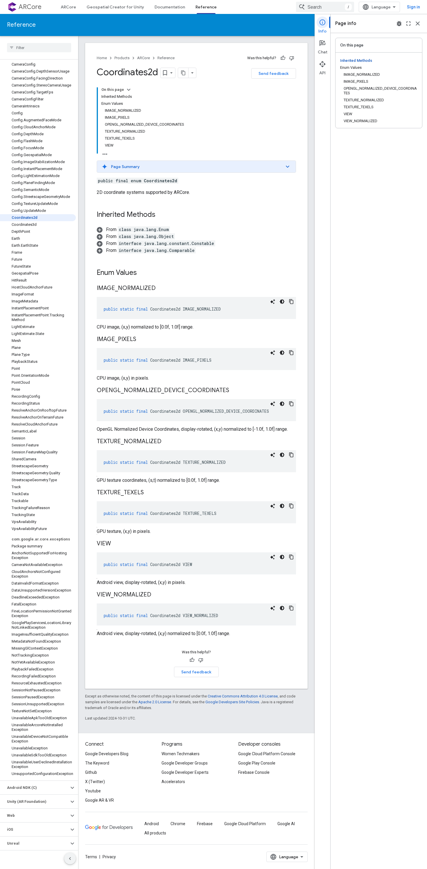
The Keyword (97, 763)
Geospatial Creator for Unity (115, 7)
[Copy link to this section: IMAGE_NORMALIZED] (161, 288)
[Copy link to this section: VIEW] (117, 543)
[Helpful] (283, 58)
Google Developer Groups (185, 763)
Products (122, 58)
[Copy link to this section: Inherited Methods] (161, 215)
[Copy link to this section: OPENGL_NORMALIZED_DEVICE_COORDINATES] (235, 390)
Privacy (109, 856)
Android (151, 823)
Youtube (93, 791)
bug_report (399, 23)
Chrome (178, 823)
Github (91, 772)
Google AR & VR (99, 800)
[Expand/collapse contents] (128, 89)
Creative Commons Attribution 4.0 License (243, 696)
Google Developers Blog (106, 753)
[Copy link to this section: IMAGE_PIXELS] (142, 339)
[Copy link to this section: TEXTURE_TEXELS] (149, 492)
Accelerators (173, 781)
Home (102, 58)
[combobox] (325, 7)
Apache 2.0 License (154, 702)
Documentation (170, 7)
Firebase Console (254, 772)
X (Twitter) (95, 781)
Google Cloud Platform (245, 823)
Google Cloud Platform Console (266, 753)
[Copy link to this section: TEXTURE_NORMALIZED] (167, 441)
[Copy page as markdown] (183, 73)
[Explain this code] (272, 301)
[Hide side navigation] (70, 858)
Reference (206, 7)
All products (155, 833)
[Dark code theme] (282, 301)
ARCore (30, 7)
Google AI (286, 823)
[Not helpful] (291, 58)
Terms (91, 856)
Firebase (205, 823)
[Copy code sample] (291, 301)
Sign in (413, 7)
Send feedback (274, 73)
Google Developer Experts (185, 772)
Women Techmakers (181, 753)
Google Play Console (256, 763)
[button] (34, 787)
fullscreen (408, 23)
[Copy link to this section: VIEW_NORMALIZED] (157, 595)
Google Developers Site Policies (232, 702)
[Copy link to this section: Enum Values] (142, 273)
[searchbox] (39, 47)
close (417, 23)
